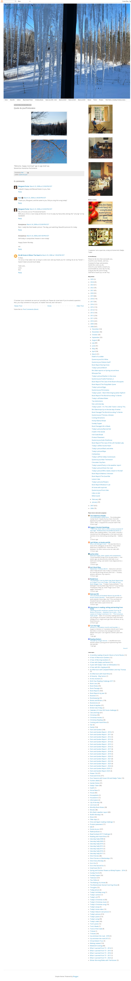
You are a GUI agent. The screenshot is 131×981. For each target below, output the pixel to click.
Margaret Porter (23, 186)
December (95, 329)
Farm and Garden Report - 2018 (100, 751)
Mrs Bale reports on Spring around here (105, 370)
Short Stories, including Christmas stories (115, 100)
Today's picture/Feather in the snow (104, 376)
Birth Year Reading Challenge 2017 (101, 681)
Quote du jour (23, 174)
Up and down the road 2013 (99, 938)
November (96, 332)
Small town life (95, 868)
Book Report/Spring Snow (100, 365)
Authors (19, 100)
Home (6, 100)
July (93, 343)
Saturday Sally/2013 (96, 849)
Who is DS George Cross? (98, 544)
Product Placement (98, 437)
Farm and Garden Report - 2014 (100, 742)
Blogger (75, 976)
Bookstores (94, 703)
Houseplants (94, 795)
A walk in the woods (98, 432)
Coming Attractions (98, 418)
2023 (92, 285)
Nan (19, 198)
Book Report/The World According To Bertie (107, 396)
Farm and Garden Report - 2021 (100, 759)
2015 (92, 307)
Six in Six (93, 863)
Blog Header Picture (28, 100)
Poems (95, 100)
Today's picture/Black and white (102, 449)
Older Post (80, 306)
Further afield (94, 781)
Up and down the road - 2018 (99, 936)
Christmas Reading (96, 720)
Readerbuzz (94, 579)
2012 (92, 316)
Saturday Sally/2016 (96, 851)
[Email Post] (27, 172)
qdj (91, 827)
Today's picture (95, 914)
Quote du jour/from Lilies (100, 490)
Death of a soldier (98, 357)
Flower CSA (93, 773)
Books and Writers (96, 700)
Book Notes (94, 686)
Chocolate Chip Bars (98, 462)
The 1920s (93, 880)
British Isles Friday (96, 708)
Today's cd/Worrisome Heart (101, 446)
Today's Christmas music (98, 902)
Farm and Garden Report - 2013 (100, 739)
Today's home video (96, 909)
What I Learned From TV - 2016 (100, 953)
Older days (93, 819)
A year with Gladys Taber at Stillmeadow (103, 665)
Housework (94, 798)
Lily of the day (94, 802)
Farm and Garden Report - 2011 (100, 734)
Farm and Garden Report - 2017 (100, 749)
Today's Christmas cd (97, 900)
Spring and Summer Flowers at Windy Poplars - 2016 (107, 870)
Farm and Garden (96, 730)
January (95, 502)
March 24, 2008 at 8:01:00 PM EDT (38, 236)
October (95, 335)
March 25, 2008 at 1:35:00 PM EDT (53, 255)
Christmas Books (39, 100)
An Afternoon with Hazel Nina (100, 674)
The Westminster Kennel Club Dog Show (103, 885)
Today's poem (94, 917)
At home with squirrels (99, 487)
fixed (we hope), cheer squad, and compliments (105, 555)
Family (92, 727)
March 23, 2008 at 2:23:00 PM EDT (41, 186)
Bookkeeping (94, 698)
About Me (12, 100)
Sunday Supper (97, 423)
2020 (92, 293)
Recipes (101, 100)
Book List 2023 (62, 100)
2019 (92, 296)
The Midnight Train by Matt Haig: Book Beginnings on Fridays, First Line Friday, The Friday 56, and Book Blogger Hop (106, 582)
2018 (92, 299)
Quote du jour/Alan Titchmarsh (102, 460)
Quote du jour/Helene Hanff (101, 362)
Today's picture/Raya (99, 451)
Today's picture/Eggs (99, 387)
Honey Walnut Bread (99, 421)
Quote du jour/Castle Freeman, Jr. (103, 379)
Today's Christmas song (98, 904)
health (92, 788)
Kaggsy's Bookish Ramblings (99, 527)
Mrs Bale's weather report (99, 812)
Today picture (94, 890)
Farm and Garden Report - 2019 (100, 754)
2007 (92, 506)
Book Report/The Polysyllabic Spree (104, 384)
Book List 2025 (81, 100)
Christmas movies (96, 718)
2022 (92, 288)
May (93, 349)
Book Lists (93, 683)
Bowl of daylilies (95, 705)
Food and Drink (95, 776)
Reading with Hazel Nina (98, 836)
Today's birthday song (97, 892)
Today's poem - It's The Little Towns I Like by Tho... (109, 407)
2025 (92, 279)
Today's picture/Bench (99, 368)
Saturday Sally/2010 (96, 844)
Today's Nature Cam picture (99, 912)
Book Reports (94, 691)
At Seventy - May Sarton (98, 676)
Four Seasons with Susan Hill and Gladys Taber (105, 778)
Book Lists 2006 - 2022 (51, 100)
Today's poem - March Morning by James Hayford (108, 393)
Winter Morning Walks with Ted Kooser (103, 960)
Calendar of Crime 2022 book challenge (103, 710)
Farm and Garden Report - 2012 (100, 737)
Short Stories (94, 856)
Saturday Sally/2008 (96, 839)
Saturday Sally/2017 (96, 853)
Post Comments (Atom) (30, 309)
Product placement (96, 824)
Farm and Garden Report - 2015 (100, 744)
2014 (92, 310)
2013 (92, 313)
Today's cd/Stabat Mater (100, 398)
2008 (92, 327)
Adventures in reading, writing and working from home (106, 608)
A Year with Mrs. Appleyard (99, 667)
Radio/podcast (95, 832)
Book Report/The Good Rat (101, 476)
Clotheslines (96, 454)
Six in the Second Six (96, 866)
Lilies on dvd (96, 493)
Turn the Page (95, 626)
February (95, 499)
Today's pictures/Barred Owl (101, 429)
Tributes (93, 934)
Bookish (93, 696)
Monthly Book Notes (97, 807)
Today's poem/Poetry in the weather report (106, 465)
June (93, 346)
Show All (125, 648)
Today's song (94, 919)
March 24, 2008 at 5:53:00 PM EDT (38, 224)
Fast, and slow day (98, 404)
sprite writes (94, 554)
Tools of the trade (96, 929)
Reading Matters (95, 639)
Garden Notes (94, 783)
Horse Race (94, 790)
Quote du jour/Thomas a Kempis (103, 415)
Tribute (92, 931)
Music (92, 817)
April (94, 351)
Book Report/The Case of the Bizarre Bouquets (108, 382)
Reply (20, 192)
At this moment (95, 679)
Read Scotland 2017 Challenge (100, 834)
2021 (92, 290)
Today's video (94, 921)
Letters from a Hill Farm (22, 7)
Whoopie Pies (96, 373)
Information (94, 800)
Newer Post (18, 306)
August (94, 340)
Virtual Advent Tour (96, 941)
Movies (89, 100)
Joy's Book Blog (95, 567)
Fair (91, 725)
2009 (92, 324)
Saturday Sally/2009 (96, 841)
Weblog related (95, 943)
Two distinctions (97, 401)
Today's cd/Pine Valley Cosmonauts (103, 457)
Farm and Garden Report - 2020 (100, 756)
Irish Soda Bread (97, 435)
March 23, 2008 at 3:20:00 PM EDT (41, 209)
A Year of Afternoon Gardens (99, 657)
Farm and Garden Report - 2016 (100, 747)
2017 (92, 302)
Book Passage (95, 688)
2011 (92, 318)
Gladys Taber (94, 785)
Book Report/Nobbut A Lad (101, 485)
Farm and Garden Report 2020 (100, 768)
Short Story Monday (96, 861)
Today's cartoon (95, 895)
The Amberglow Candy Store (99, 517)
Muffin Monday (95, 815)
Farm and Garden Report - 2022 (100, 761)
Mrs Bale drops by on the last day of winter (106, 409)
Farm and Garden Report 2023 (100, 771)
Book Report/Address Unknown (102, 474)
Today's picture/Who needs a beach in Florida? (107, 471)
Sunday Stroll (94, 873)
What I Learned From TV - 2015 (100, 951)
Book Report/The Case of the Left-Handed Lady (108, 443)
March (94, 354)
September (96, 337)
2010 (92, 321)
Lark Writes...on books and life (100, 542)
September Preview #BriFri (99, 569)
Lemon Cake (96, 479)
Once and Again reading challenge (101, 822)
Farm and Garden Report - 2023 (100, 764)
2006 (92, 508)
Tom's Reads (94, 926)
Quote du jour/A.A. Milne (100, 359)
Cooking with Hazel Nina (98, 722)
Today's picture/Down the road (102, 468)
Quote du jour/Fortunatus (100, 390)
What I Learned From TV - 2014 (100, 948)
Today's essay (94, 907)
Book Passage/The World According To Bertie (107, 412)
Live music (93, 805)
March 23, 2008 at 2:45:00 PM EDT (35, 198)
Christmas (93, 715)
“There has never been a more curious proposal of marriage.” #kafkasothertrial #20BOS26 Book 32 (106, 529)
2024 (92, 282)
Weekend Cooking (96, 946)
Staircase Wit (94, 594)
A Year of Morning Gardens (99, 660)
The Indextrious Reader (98, 516)
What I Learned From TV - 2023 (100, 958)
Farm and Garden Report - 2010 (100, 732)
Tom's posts (94, 924)
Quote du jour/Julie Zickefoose (102, 440)
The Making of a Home (97, 883)
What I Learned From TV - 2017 (100, 955)
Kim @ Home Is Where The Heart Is (30, 255)
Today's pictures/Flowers (100, 482)
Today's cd (93, 897)
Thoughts (93, 887)
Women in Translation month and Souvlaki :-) (105, 627)
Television (93, 878)
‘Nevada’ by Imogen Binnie (99, 641)
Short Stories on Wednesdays (100, 858)
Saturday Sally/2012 (96, 846)
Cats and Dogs (95, 713)
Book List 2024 (72, 100)
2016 (92, 304)
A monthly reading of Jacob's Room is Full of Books (107, 655)
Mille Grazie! (96, 496)
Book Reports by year (97, 693)
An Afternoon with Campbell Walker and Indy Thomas (108, 670)
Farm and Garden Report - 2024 (100, 766)
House (92, 793)
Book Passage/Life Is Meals (101, 426)
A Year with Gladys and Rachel (100, 662)
